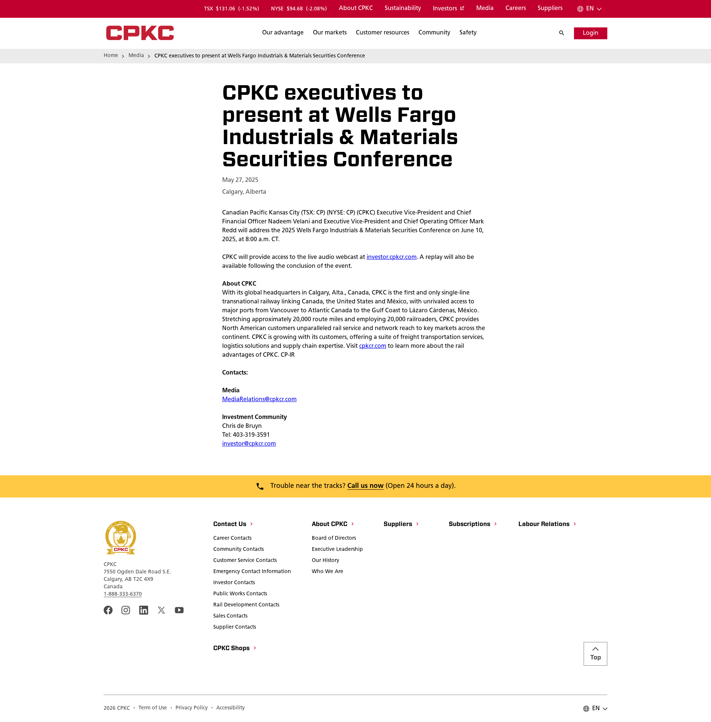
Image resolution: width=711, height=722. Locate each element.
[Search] (565, 33)
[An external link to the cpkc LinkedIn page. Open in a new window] (143, 610)
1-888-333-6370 (123, 594)
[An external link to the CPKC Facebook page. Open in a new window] (108, 610)
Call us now (365, 486)
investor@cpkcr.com (249, 444)
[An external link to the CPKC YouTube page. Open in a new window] (179, 610)
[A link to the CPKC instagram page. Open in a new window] (125, 610)
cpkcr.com (372, 346)
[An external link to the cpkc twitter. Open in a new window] (161, 610)
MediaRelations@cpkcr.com (259, 400)
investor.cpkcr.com (392, 257)
